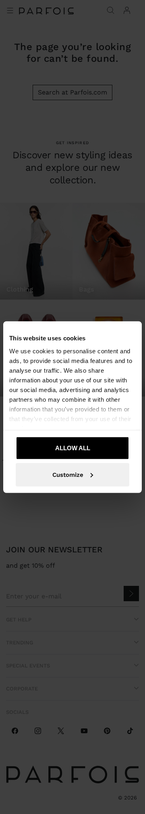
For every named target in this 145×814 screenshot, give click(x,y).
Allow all (72, 448)
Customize (67, 474)
